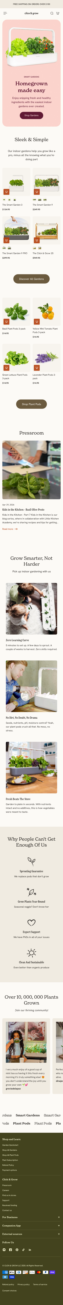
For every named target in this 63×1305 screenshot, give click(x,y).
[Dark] (39, 248)
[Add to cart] (6, 192)
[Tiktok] (23, 1249)
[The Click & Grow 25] (47, 230)
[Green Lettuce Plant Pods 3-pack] (16, 358)
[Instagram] (4, 1249)
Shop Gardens (31, 115)
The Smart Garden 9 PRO (14, 253)
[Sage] (9, 199)
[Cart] (58, 13)
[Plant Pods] (31, 1123)
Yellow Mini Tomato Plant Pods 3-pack (45, 330)
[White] (4, 199)
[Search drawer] (52, 13)
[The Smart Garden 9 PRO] (16, 230)
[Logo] (31, 13)
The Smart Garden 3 (12, 204)
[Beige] (45, 199)
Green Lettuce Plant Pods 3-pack (14, 376)
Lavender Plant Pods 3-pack (44, 376)
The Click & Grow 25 (43, 253)
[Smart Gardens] (31, 1115)
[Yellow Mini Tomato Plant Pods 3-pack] (47, 312)
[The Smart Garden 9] (47, 182)
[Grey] (14, 199)
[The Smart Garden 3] (16, 182)
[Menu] (5, 13)
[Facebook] (10, 1249)
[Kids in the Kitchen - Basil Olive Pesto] (30, 470)
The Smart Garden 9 (43, 204)
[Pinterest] (17, 1249)
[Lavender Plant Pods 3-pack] (47, 358)
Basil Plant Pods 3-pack (13, 328)
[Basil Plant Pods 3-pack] (16, 312)
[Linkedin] (30, 1249)
